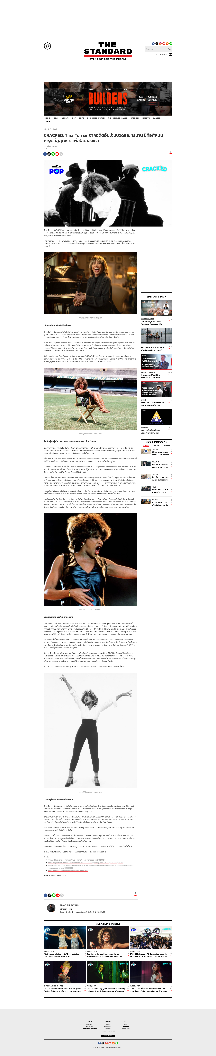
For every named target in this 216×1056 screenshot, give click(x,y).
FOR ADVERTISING (108, 1031)
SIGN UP (163, 54)
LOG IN (154, 54)
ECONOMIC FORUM (96, 118)
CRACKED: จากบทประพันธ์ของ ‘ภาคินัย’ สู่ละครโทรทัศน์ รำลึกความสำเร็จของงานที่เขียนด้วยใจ (62, 989)
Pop (125, 1021)
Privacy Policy (90, 1028)
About (107, 1028)
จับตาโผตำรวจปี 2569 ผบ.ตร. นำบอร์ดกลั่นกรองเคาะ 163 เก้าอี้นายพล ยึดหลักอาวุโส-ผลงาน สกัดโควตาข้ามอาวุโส (160, 478)
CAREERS (157, 118)
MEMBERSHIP (108, 1036)
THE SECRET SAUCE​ (117, 118)
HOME (47, 118)
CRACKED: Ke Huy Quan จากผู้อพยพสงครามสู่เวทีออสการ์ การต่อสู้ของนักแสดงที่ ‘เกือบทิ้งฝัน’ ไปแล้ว (106, 989)
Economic (145, 319)
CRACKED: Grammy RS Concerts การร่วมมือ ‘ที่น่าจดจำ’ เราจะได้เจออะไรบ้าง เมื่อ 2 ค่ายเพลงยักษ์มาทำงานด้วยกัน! (148, 955)
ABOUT (48, 121)
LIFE (81, 118)
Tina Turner (62, 875)
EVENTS (146, 118)
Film (89, 986)
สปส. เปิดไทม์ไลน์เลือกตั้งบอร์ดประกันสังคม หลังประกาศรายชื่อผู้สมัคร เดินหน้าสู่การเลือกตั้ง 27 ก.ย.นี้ (151, 431)
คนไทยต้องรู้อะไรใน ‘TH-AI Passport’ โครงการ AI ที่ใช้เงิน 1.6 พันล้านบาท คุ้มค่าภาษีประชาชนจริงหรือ (152, 322)
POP (74, 118)
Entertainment (51, 986)
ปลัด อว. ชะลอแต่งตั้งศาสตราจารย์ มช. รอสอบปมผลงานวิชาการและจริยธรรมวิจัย (160, 465)
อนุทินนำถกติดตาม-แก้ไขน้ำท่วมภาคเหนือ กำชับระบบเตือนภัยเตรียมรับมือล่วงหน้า (160, 503)
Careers (107, 1026)
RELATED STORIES (108, 924)
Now (125, 1024)
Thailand (151, 372)
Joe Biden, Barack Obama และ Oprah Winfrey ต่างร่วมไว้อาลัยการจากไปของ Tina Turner (104, 955)
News (90, 1021)
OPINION (135, 118)
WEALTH (65, 118)
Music (47, 129)
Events (126, 1026)
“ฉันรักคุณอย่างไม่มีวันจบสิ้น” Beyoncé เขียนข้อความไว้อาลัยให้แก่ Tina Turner (61, 955)
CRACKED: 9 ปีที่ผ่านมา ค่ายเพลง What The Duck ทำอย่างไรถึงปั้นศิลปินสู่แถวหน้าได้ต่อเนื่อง (148, 989)
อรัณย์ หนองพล (52, 146)
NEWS (56, 118)
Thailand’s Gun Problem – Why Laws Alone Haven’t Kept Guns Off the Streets (152, 348)
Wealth (108, 1021)
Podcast (89, 1024)
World (143, 372)
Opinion (89, 1026)
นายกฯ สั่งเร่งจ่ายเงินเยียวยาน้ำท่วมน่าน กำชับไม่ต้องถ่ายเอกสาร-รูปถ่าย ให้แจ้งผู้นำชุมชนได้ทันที (160, 491)
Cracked (53, 875)
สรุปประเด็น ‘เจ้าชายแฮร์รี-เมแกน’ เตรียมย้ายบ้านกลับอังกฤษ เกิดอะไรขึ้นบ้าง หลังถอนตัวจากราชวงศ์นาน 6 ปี (152, 403)
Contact (125, 1028)
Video (107, 1024)
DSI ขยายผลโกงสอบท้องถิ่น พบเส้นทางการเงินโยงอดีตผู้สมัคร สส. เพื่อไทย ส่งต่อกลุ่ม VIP (160, 453)
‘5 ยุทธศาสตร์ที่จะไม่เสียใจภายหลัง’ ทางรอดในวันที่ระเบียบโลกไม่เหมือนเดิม (151, 376)
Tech (152, 319)
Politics (155, 487)
